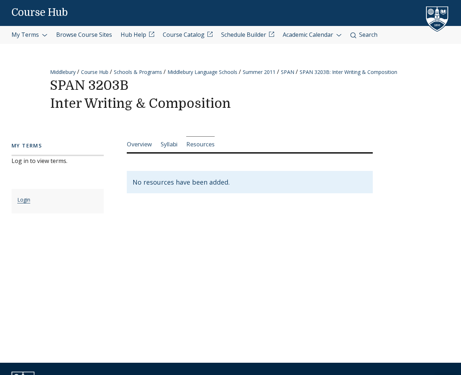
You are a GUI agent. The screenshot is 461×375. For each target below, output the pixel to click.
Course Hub (40, 12)
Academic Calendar (309, 35)
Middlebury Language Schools (202, 72)
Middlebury (63, 72)
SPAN (287, 72)
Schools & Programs (138, 72)
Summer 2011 (259, 72)
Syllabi (169, 144)
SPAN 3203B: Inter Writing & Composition (348, 72)
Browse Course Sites (84, 35)
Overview (139, 144)
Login (23, 199)
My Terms (26, 35)
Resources (200, 144)
